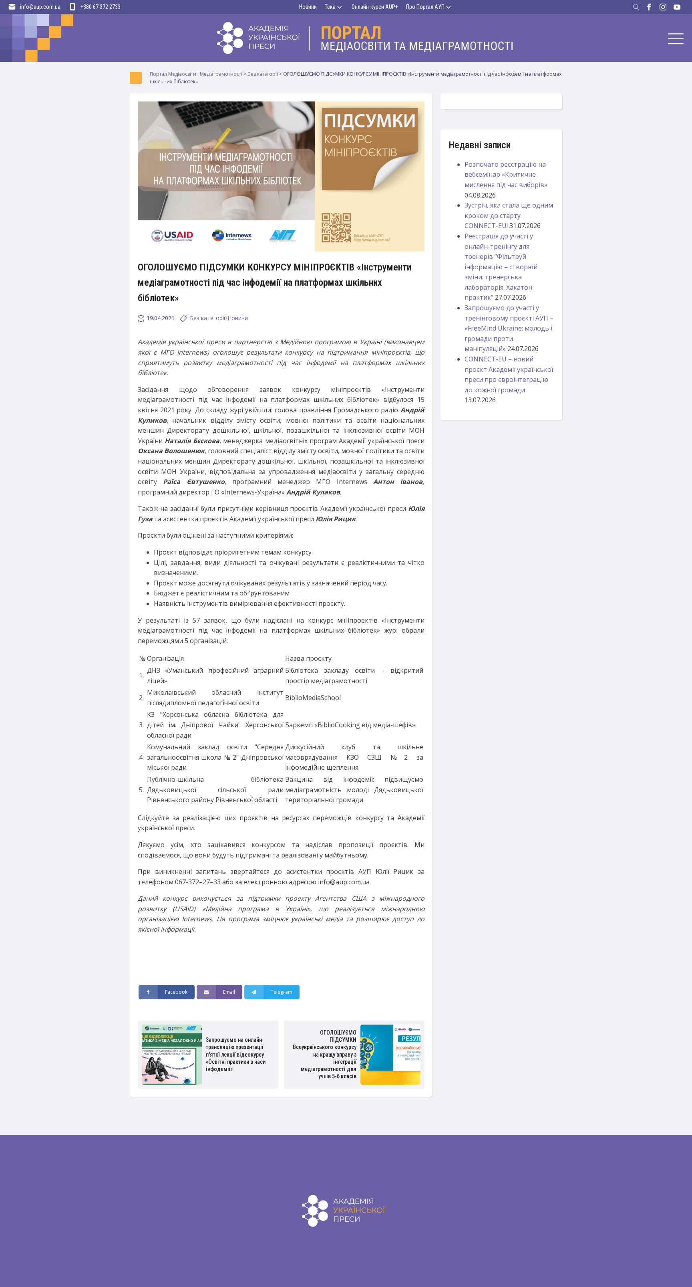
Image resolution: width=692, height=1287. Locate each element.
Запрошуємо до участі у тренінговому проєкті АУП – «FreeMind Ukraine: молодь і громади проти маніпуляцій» (509, 328)
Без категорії (207, 318)
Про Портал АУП (425, 7)
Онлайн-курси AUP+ (375, 7)
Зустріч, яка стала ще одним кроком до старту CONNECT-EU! (509, 215)
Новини (308, 7)
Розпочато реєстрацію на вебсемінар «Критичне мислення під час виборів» (506, 174)
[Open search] (636, 7)
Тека (330, 7)
